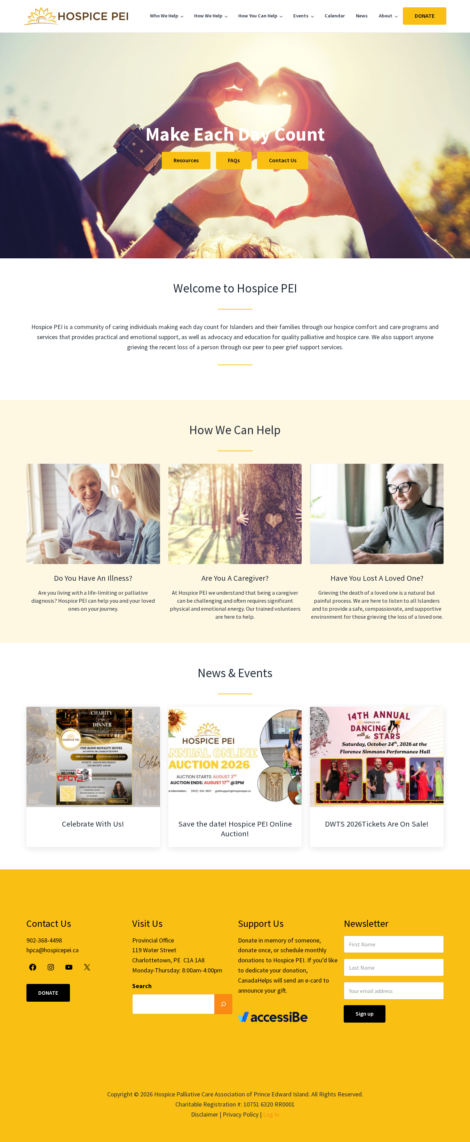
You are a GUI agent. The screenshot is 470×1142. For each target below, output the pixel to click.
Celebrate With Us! (93, 824)
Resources (186, 160)
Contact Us (282, 160)
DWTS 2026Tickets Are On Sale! (377, 824)
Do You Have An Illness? (93, 578)
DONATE (425, 15)
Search (142, 986)
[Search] (223, 1004)
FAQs (234, 160)
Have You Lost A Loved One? (376, 578)
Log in (271, 1114)
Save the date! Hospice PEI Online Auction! (235, 829)
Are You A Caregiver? (235, 578)
